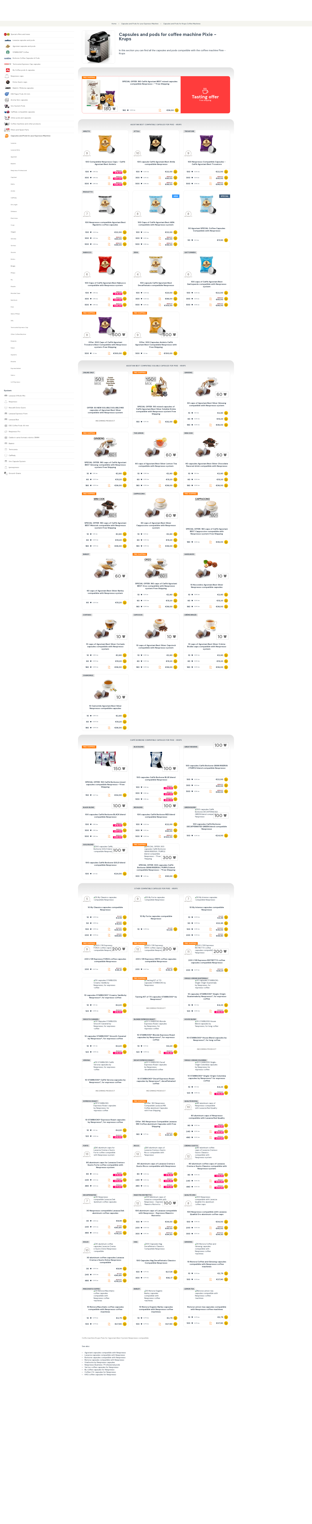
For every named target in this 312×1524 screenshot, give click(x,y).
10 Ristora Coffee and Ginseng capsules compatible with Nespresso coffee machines (206, 1303)
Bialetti (13, 164)
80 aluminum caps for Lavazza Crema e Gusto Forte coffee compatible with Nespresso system (105, 1205)
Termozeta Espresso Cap (19, 327)
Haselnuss (189, 554)
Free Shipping (89, 77)
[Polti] (7, 307)
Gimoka (13, 239)
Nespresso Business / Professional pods (102, 1404)
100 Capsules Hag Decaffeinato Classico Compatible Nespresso (156, 1300)
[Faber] (7, 347)
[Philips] (7, 272)
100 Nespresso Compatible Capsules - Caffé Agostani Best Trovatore (207, 162)
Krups (13, 266)
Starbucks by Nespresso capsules (100, 1401)
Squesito (14, 355)
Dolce (85, 1281)
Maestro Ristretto (142, 1234)
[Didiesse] (7, 211)
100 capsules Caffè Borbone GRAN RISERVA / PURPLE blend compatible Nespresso (207, 778)
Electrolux (14, 218)
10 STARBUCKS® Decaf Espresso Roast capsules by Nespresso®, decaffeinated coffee (156, 1139)
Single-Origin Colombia (195, 1128)
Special (225, 196)
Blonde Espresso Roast (144, 1097)
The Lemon (138, 433)
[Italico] (7, 375)
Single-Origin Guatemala (196, 1043)
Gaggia (13, 232)
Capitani (14, 177)
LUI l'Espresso (15, 382)
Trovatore (189, 131)
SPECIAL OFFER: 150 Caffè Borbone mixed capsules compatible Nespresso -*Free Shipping (105, 784)
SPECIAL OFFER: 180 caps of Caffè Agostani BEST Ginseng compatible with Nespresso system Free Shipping (105, 465)
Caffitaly (14, 198)
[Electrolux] (7, 218)
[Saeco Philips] (7, 313)
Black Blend (88, 807)
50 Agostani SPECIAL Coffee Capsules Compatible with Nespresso (206, 229)
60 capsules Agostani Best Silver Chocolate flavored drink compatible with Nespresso (206, 464)
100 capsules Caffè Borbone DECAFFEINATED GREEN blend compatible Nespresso (207, 845)
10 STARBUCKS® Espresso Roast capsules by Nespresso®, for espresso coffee (105, 1170)
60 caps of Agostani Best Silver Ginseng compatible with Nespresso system (206, 404)
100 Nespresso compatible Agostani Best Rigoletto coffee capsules (105, 223)
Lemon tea (189, 1328)
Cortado (87, 615)
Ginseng (188, 373)
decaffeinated (89, 1234)
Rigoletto (88, 192)
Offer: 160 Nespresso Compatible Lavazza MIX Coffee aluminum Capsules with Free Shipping (156, 1174)
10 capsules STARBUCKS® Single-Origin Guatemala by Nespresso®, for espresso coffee (206, 1062)
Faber (13, 348)
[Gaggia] (7, 231)
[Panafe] (7, 286)
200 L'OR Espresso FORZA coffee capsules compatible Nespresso (105, 1025)
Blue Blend (138, 747)
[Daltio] (7, 184)
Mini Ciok (189, 433)
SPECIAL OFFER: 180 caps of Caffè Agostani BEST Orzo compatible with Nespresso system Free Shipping (156, 586)
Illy (12, 280)
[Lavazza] (7, 143)
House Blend (190, 1097)
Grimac (13, 246)
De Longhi (14, 205)
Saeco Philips (15, 314)
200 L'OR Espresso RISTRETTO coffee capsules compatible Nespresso (206, 1025)
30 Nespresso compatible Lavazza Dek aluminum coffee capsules (105, 1250)
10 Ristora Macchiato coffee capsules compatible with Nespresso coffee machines (105, 1348)
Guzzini (13, 252)
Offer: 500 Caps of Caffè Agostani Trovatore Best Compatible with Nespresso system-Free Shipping (105, 344)
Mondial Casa (15, 293)
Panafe (13, 286)
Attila (136, 131)
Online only (88, 373)
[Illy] (7, 279)
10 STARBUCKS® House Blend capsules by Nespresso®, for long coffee (207, 1108)
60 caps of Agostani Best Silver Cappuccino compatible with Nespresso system (156, 525)
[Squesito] (7, 354)
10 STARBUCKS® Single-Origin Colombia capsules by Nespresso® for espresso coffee (207, 1137)
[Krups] (7, 266)
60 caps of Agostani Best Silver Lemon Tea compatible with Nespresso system (156, 464)
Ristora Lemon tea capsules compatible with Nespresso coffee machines (206, 1347)
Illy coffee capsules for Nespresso (99, 1408)
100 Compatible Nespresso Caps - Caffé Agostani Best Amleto (105, 162)
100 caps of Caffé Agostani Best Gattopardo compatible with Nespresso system (206, 284)
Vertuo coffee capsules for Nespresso (101, 1406)
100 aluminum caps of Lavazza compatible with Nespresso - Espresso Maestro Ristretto (156, 1252)
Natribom (14, 300)
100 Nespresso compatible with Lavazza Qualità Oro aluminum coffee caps (206, 1252)
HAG (135, 1281)
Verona (86, 1128)
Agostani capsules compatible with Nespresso (105, 1391)
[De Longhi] (7, 204)
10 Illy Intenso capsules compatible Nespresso (207, 959)
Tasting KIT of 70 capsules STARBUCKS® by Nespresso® (156, 1065)
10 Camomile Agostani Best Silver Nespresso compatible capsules (105, 707)
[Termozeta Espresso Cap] (7, 327)
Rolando (13, 341)
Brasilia (13, 362)
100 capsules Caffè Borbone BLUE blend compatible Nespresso (156, 778)
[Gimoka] (7, 238)
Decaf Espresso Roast (144, 1128)
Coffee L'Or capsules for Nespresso (100, 1411)
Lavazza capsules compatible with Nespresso (105, 1394)
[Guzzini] (7, 252)
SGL (12, 321)
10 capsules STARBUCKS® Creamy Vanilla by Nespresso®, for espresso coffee (105, 1074)
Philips (13, 273)
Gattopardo (190, 252)
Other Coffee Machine (18, 334)
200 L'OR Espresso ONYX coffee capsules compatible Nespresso (156, 1025)
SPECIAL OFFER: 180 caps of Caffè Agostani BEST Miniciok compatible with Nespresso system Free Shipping (105, 525)
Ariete (13, 191)
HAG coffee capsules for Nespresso (100, 1413)
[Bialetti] (7, 163)
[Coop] (7, 225)
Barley (86, 554)
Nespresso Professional (19, 170)
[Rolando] (7, 341)
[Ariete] (7, 191)
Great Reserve (191, 747)
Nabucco (87, 252)
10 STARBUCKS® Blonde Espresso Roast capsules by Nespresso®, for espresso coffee (156, 1105)
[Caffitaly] (7, 197)
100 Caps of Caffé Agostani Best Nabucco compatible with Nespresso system (105, 284)
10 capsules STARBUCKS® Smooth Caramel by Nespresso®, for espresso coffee (105, 1105)
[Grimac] (7, 245)
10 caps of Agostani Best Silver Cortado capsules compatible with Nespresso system (105, 646)
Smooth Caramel (91, 1097)
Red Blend (138, 807)
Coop (13, 225)
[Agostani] (7, 156)
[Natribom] (7, 300)
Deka (136, 252)
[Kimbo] (7, 259)
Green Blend (190, 807)
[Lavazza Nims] (7, 150)
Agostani (14, 157)
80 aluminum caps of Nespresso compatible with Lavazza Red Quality (207, 1167)
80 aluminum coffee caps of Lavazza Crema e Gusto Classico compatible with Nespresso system (207, 1205)
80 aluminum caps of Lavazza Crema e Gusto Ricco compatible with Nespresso (156, 1205)
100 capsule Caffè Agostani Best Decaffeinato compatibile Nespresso (156, 284)
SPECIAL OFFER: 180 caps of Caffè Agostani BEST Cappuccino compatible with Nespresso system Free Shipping (207, 531)
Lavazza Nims (15, 150)
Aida (176, 196)
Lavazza (13, 143)
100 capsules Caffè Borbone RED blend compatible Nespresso (156, 839)
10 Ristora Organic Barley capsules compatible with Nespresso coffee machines (156, 1348)
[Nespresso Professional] (7, 170)
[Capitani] (7, 177)
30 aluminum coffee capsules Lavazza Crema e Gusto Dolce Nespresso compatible (105, 1299)
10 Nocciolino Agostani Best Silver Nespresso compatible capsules (206, 585)
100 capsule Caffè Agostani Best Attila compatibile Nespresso (156, 162)
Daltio (13, 184)
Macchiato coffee (91, 1328)
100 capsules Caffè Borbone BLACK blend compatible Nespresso (105, 839)
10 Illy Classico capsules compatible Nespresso (105, 959)
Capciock (138, 615)
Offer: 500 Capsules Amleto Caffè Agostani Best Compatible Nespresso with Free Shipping (156, 344)
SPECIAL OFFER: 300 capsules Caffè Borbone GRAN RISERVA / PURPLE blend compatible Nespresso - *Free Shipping (156, 899)
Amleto (86, 131)
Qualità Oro (190, 1234)
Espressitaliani (16, 368)
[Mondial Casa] (7, 293)
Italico (13, 375)
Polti (12, 307)
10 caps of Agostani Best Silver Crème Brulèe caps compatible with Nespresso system (206, 646)
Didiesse (14, 211)
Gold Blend (88, 868)
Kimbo (13, 259)
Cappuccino (139, 494)
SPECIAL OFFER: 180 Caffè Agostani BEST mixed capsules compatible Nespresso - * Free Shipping (149, 82)
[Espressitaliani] (7, 368)
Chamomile (88, 675)
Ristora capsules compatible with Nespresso (104, 1399)
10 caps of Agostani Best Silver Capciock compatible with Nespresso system (156, 646)
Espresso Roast (90, 1160)
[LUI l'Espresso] (7, 382)
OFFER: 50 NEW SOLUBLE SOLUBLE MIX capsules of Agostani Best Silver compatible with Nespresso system (105, 410)
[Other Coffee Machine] (7, 334)
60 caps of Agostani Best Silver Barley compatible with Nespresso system (105, 591)
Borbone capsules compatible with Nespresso (105, 1396)
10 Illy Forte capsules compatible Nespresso (156, 968)
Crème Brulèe (190, 615)
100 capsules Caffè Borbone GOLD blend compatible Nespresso (105, 899)
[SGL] (7, 320)
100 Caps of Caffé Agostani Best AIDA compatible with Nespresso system (156, 223)
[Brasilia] (7, 361)
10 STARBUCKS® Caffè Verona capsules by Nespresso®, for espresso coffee (105, 1139)
